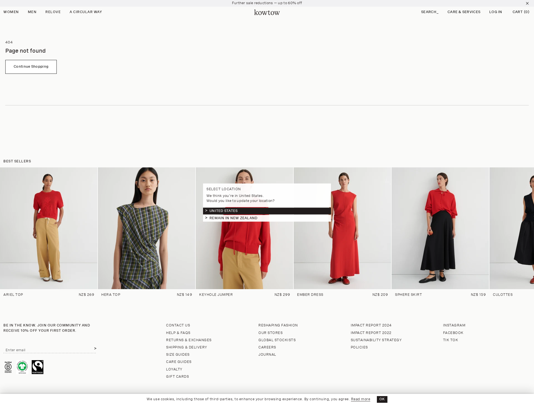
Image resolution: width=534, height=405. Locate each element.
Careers (267, 347)
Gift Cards (177, 377)
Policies (359, 347)
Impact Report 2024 (371, 325)
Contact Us (178, 325)
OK (382, 399)
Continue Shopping (31, 67)
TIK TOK (450, 340)
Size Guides (178, 355)
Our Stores (270, 333)
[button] (430, 12)
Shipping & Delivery (186, 347)
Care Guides (179, 362)
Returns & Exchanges (189, 340)
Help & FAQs (178, 333)
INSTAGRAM (454, 325)
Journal (267, 355)
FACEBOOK (453, 333)
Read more (360, 399)
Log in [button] (495, 12)
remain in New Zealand (233, 218)
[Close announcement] (527, 3)
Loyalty (174, 369)
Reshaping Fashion (278, 325)
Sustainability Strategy (376, 340)
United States (223, 211)
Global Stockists (277, 340)
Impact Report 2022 (371, 333)
